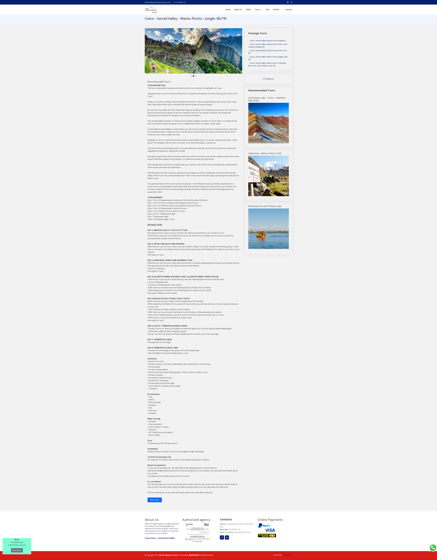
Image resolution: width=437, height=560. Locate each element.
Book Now (16, 550)
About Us (238, 9)
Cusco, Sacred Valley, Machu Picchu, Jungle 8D (268, 40)
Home (227, 9)
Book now (154, 500)
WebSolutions (287, 555)
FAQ (267, 9)
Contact (288, 9)
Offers (248, 9)
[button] (191, 76)
